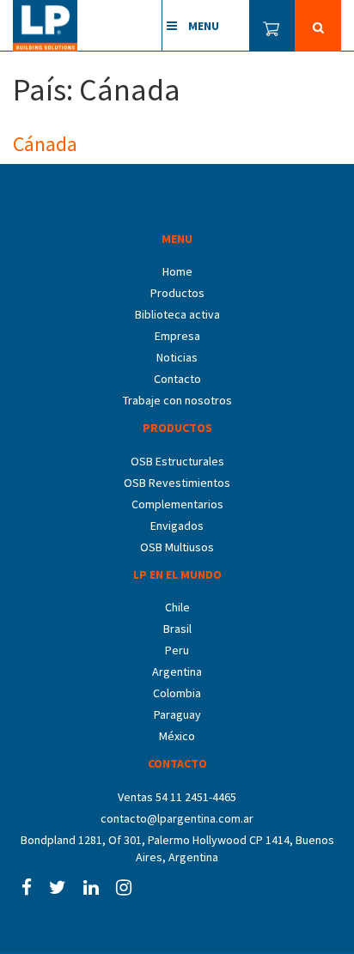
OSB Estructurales (177, 461)
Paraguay (177, 714)
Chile (177, 607)
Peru (177, 650)
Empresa (177, 335)
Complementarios (177, 504)
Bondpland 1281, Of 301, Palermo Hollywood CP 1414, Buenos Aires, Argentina (177, 848)
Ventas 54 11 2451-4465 (177, 797)
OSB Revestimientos (177, 482)
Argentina (177, 671)
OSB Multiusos (177, 547)
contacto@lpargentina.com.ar (177, 818)
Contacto (177, 378)
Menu (202, 25)
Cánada (45, 144)
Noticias (177, 357)
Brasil (177, 628)
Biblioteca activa (177, 314)
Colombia (177, 693)
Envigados (177, 525)
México (177, 736)
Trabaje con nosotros (177, 400)
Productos (177, 293)
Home (177, 271)
